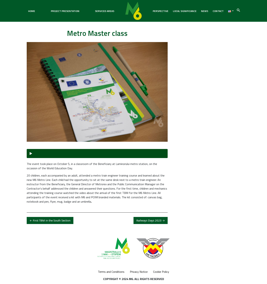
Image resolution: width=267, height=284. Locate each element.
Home (31, 11)
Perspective (160, 11)
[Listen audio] (97, 153)
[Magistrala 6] (133, 11)
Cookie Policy (161, 272)
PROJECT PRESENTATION (65, 11)
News (204, 11)
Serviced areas (104, 11)
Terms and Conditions (111, 272)
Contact (218, 11)
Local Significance (185, 11)
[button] (238, 10)
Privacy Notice (139, 272)
